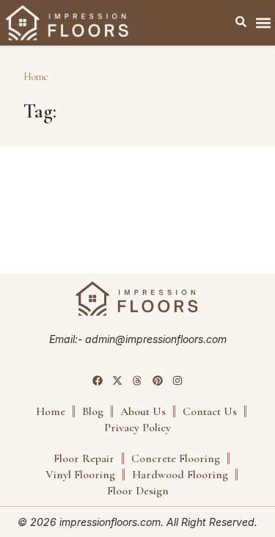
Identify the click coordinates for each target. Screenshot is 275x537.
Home (35, 77)
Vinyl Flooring (80, 474)
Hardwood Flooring (180, 474)
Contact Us (210, 411)
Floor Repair (84, 458)
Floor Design (138, 490)
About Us (143, 411)
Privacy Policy (137, 427)
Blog (92, 411)
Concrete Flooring (175, 458)
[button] (263, 22)
